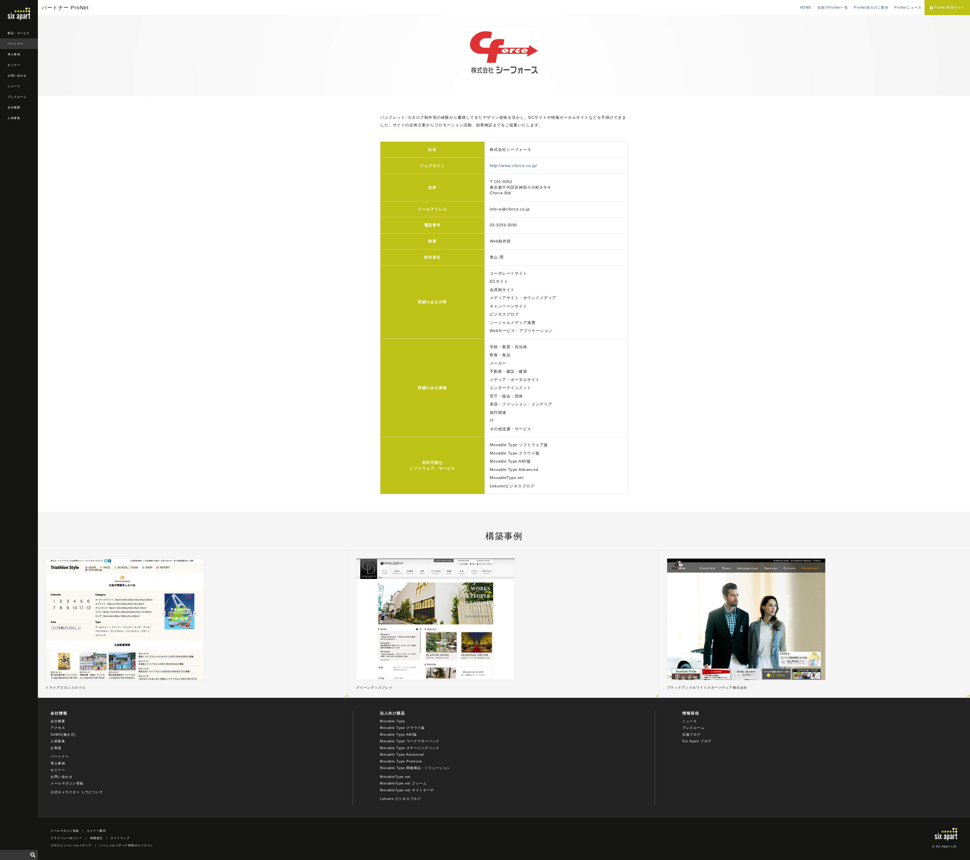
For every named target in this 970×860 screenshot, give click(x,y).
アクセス (58, 728)
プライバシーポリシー (66, 838)
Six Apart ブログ (697, 741)
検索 (32, 854)
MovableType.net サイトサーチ (407, 790)
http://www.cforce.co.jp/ (513, 165)
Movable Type (392, 721)
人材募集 (14, 118)
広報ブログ (691, 734)
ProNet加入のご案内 (871, 7)
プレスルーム (17, 96)
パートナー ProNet (65, 7)
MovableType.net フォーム (403, 783)
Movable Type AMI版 (398, 734)
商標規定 (96, 838)
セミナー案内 (96, 830)
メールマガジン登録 (67, 783)
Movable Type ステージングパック (409, 748)
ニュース (14, 86)
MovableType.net (395, 777)
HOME (805, 7)
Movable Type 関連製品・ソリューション (415, 768)
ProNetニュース (908, 7)
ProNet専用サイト (949, 7)
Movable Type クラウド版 (402, 728)
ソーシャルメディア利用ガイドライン (126, 845)
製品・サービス (19, 33)
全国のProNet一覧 (832, 7)
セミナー (14, 64)
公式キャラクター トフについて (77, 792)
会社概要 (14, 107)
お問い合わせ (17, 75)
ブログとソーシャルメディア (71, 845)
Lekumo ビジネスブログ (400, 799)
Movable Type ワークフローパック (409, 741)
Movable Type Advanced (402, 754)
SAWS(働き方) (63, 734)
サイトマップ (120, 838)
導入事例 (14, 54)
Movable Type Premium (401, 761)
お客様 (56, 748)
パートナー (15, 43)
